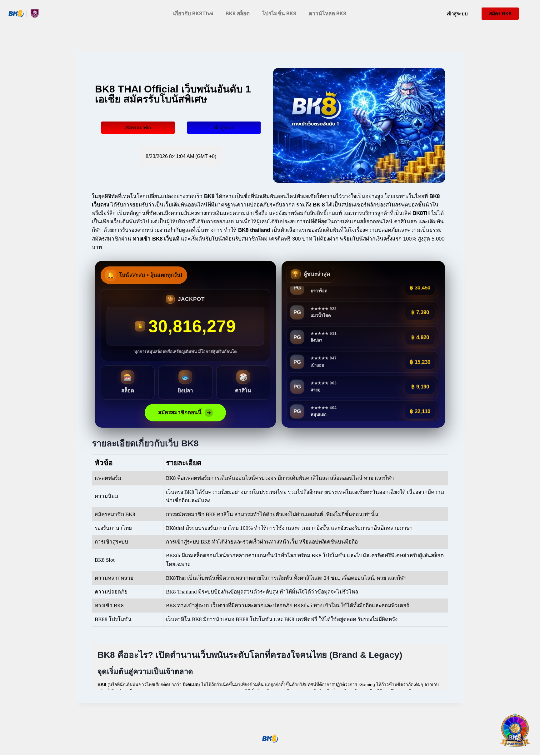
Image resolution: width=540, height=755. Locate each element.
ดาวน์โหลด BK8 (327, 13)
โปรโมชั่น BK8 (279, 13)
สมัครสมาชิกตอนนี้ (184, 413)
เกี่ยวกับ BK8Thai (193, 13)
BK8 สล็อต (238, 13)
